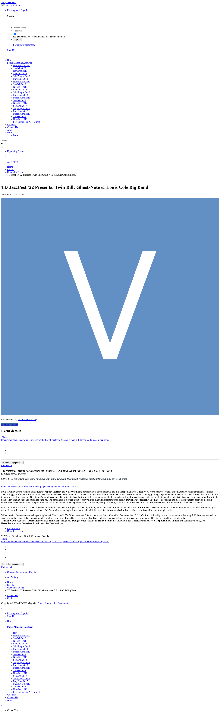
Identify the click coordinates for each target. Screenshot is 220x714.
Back (15, 633)
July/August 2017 (21, 108)
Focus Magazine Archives (19, 62)
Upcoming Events (9, 424)
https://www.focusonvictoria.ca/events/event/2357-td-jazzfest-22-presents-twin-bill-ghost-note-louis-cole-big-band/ (55, 440)
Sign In (17, 40)
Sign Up (11, 50)
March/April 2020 (21, 65)
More (9, 132)
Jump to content (8, 2)
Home (10, 60)
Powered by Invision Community (53, 603)
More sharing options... (12, 462)
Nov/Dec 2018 (20, 87)
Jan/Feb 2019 (19, 84)
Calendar (11, 124)
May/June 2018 (20, 95)
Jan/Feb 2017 (19, 116)
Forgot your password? (24, 45)
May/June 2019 (20, 79)
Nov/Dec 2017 (20, 103)
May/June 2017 (20, 111)
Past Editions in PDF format (26, 122)
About (10, 130)
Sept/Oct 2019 (20, 73)
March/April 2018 (21, 97)
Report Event (13, 528)
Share (4, 437)
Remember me (20, 36)
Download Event (15, 531)
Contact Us (12, 127)
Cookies (11, 598)
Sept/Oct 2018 (20, 89)
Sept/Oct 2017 (20, 105)
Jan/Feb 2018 (19, 100)
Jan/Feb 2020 (19, 68)
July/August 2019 (21, 76)
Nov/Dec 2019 (20, 71)
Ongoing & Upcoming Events (21, 572)
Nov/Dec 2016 (20, 119)
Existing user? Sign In (18, 10)
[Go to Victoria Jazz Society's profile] (110, 414)
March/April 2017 (21, 114)
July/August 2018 (21, 92)
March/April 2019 (21, 81)
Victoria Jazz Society (27, 419)
